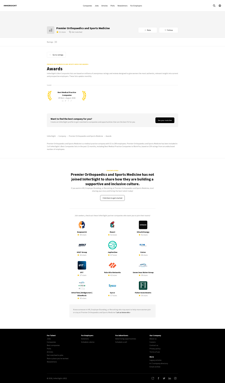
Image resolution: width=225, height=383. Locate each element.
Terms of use (155, 352)
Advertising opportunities (125, 339)
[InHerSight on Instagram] (175, 378)
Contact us (154, 345)
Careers (153, 342)
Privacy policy (155, 348)
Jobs (97, 5)
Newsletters (123, 5)
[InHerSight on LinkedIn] (169, 378)
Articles (104, 5)
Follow (170, 30)
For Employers (136, 5)
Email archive (155, 366)
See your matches (165, 120)
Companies (87, 5)
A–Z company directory (159, 363)
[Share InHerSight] (153, 378)
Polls (113, 5)
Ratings (52, 42)
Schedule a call (121, 342)
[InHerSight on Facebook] (158, 378)
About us (153, 339)
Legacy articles (155, 360)
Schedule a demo (87, 342)
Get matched (77, 32)
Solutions (85, 339)
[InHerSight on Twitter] (164, 378)
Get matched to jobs (55, 355)
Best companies (53, 345)
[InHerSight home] (10, 5)
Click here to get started (112, 198)
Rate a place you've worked (57, 358)
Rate (149, 30)
